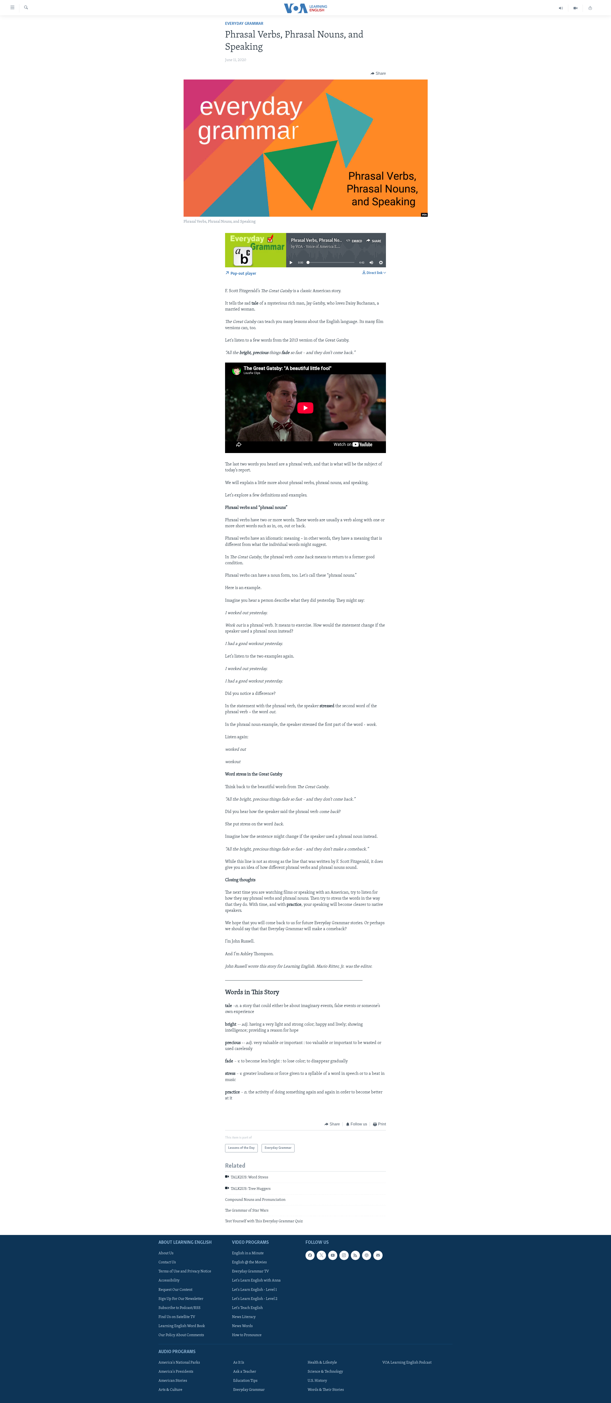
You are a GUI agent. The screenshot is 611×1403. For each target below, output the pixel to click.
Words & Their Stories (326, 1390)
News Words (242, 1326)
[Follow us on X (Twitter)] (321, 1255)
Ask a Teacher (244, 1372)
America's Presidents (175, 1372)
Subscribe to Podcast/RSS (179, 1308)
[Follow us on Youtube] (332, 1255)
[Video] (575, 8)
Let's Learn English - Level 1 (254, 1290)
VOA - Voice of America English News (326, 247)
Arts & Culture (170, 1390)
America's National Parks (179, 1363)
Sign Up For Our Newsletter (180, 1299)
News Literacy (244, 1317)
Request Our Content (175, 1290)
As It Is (238, 1363)
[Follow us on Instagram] (343, 1255)
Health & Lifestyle (322, 1363)
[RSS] (355, 1255)
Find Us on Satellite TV (176, 1317)
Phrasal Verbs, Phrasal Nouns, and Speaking (332, 240)
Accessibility (168, 1280)
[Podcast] (366, 1255)
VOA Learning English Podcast (407, 1363)
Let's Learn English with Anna (256, 1280)
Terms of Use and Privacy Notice (184, 1271)
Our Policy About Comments (181, 1335)
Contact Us (167, 1262)
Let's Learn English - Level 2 (254, 1299)
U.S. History (317, 1381)
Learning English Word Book (181, 1326)
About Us (166, 1253)
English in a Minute (248, 1253)
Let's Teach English (247, 1308)
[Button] (378, 73)
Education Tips (245, 1381)
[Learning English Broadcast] (561, 8)
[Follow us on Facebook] (310, 1255)
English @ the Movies (249, 1262)
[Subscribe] (377, 1255)
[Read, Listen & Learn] (590, 8)
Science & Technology (325, 1372)
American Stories (172, 1381)
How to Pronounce (247, 1335)
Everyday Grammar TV (250, 1271)
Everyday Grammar (244, 24)
